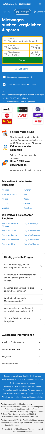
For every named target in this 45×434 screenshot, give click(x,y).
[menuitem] (7, 12)
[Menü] (40, 4)
